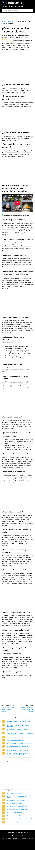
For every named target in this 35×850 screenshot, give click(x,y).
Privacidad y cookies (27, 838)
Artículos (4, 6)
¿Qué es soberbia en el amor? (14, 803)
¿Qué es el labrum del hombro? (15, 812)
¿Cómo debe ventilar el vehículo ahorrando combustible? (18, 726)
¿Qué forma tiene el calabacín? (15, 815)
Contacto (16, 838)
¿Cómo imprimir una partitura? (14, 793)
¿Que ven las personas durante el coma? (17, 806)
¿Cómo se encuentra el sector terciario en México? (8, 709)
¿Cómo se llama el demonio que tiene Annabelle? (19, 743)
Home (4, 21)
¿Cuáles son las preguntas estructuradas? (17, 809)
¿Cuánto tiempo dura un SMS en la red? (17, 800)
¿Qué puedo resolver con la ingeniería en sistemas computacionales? (20, 733)
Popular (20, 6)
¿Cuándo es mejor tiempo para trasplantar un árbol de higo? (20, 797)
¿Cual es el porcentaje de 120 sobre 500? (17, 822)
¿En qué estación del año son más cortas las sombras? (18, 722)
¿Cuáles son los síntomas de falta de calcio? (18, 737)
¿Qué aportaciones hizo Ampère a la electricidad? (19, 818)
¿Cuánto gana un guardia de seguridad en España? (18, 747)
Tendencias (12, 6)
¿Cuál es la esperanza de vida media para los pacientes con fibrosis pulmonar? (18, 754)
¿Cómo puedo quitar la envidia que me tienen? (19, 750)
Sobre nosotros (6, 838)
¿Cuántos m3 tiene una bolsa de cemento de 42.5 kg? (19, 730)
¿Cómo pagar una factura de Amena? (16, 740)
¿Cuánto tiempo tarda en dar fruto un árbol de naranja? (26, 709)
